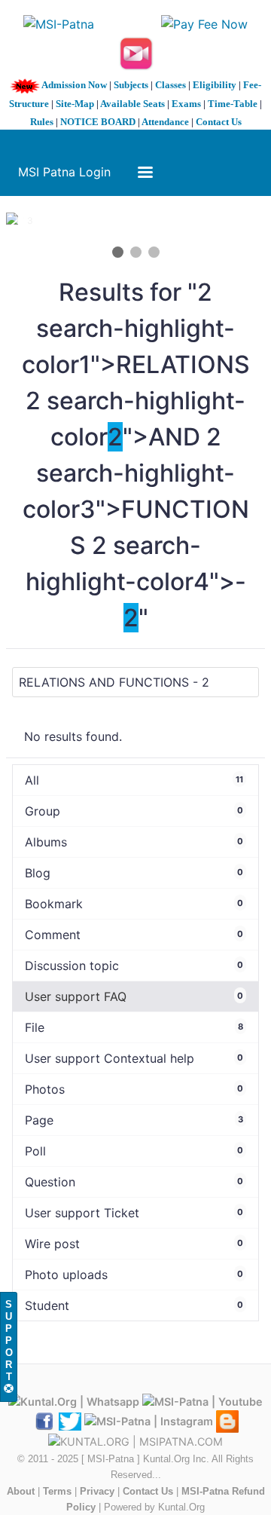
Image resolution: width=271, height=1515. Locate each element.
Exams (186, 103)
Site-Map (75, 103)
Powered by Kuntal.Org (154, 1507)
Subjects (131, 84)
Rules (41, 121)
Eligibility (214, 84)
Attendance (165, 121)
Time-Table (232, 103)
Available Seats (132, 103)
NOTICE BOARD (98, 121)
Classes (170, 84)
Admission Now (74, 84)
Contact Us (219, 121)
